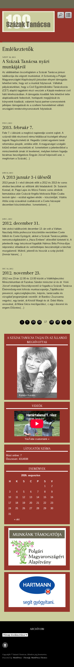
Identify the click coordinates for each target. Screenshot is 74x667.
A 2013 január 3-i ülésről (26, 177)
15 (33, 321)
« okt (17, 519)
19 (57, 321)
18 (51, 321)
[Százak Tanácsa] (28, 29)
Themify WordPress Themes (35, 657)
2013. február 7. (17, 127)
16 (39, 321)
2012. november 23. (21, 273)
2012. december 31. (20, 223)
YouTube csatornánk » (37, 439)
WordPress (17, 657)
